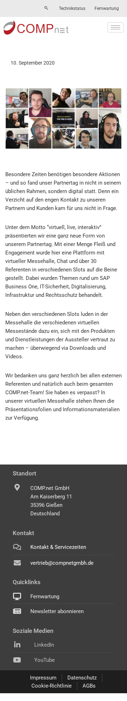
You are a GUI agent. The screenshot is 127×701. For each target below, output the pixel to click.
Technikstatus (72, 8)
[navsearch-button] (46, 8)
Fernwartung (107, 8)
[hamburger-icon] (115, 27)
